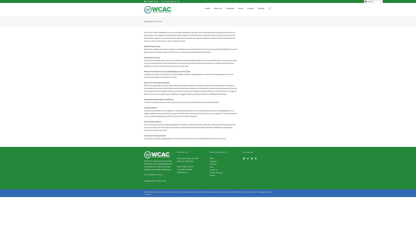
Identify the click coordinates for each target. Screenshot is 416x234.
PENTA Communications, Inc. (246, 192)
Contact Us (182, 152)
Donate (212, 175)
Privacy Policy (200, 192)
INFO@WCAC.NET (153, 1)
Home (212, 158)
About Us (213, 164)
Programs (213, 161)
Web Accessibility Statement (216, 192)
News (212, 167)
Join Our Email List (216, 173)
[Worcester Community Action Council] (157, 9)
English (370, 1)
